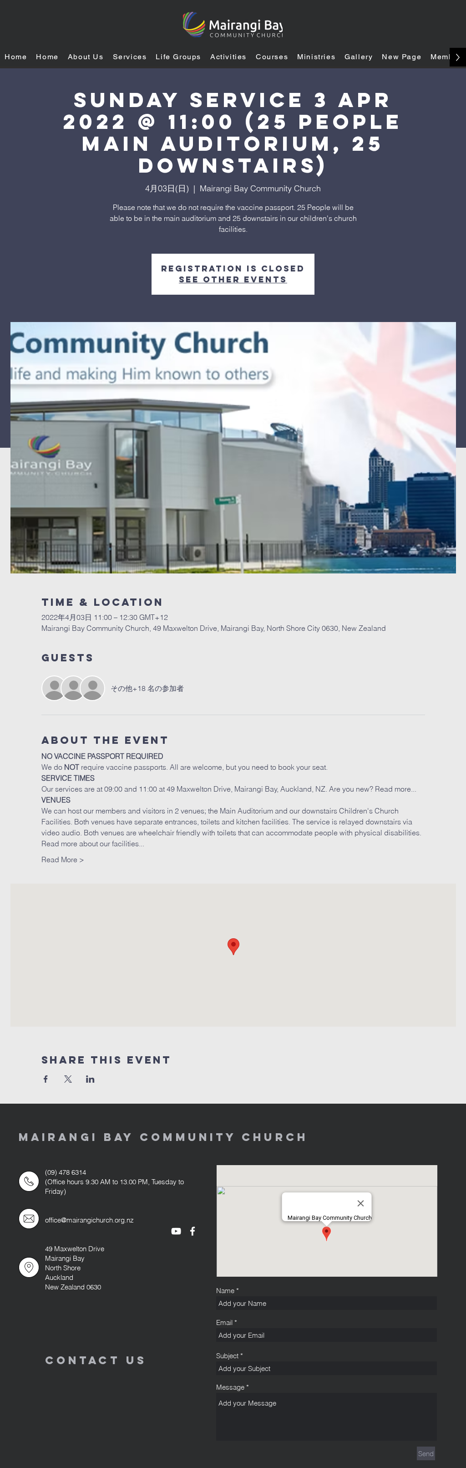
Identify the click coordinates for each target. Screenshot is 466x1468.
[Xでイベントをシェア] (68, 1079)
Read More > (62, 859)
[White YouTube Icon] (176, 1231)
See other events (233, 279)
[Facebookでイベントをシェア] (45, 1079)
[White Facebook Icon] (192, 1231)
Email (224, 1322)
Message (230, 1387)
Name (225, 1290)
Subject (227, 1355)
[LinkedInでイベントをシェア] (90, 1079)
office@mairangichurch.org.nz (89, 1220)
